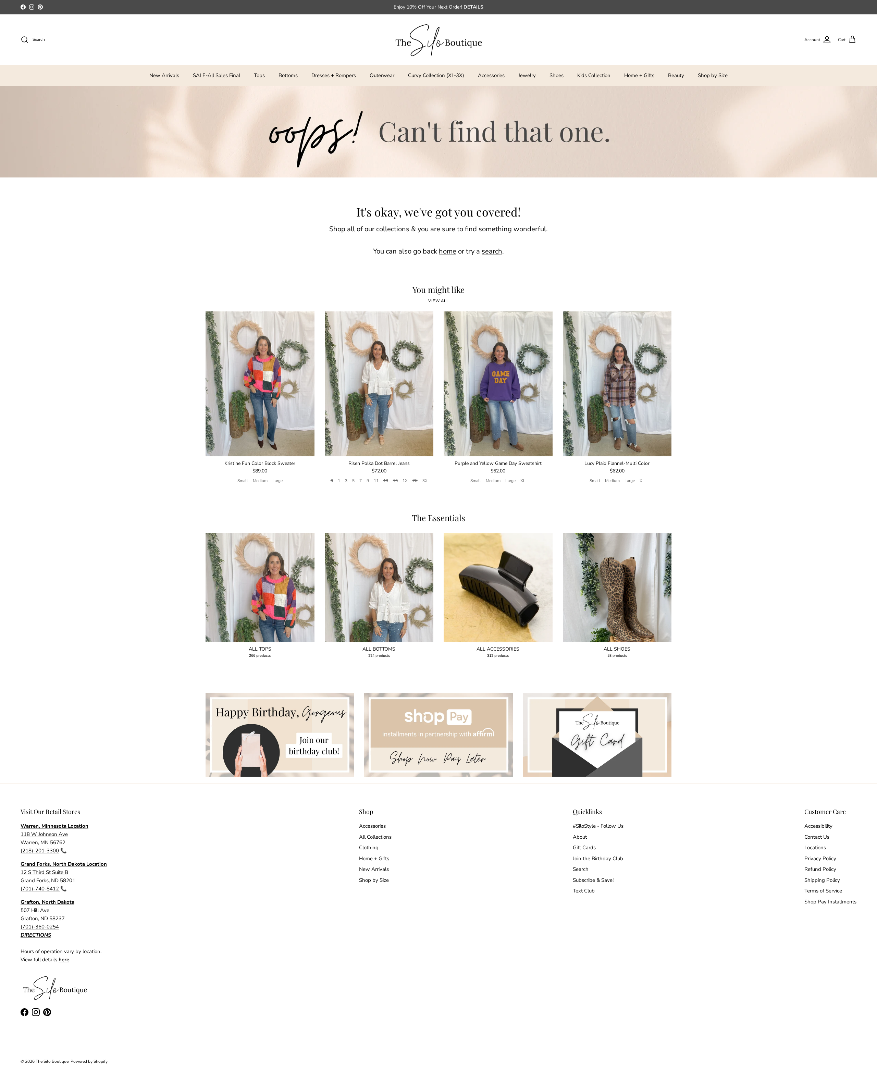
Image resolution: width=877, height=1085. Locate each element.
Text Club (584, 890)
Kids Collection (593, 75)
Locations (815, 847)
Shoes (556, 75)
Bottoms (288, 75)
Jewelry (527, 75)
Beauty (676, 75)
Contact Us (816, 837)
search (492, 251)
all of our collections (378, 229)
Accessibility (818, 826)
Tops (259, 75)
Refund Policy (820, 869)
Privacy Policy (820, 858)
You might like (438, 290)
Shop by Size (713, 75)
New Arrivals (164, 75)
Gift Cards (584, 847)
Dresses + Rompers (333, 75)
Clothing (369, 847)
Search (581, 869)
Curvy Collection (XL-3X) (436, 75)
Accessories (491, 75)
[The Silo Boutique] (438, 40)
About (580, 837)
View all (438, 301)
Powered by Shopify (89, 1061)
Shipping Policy (822, 880)
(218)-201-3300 (40, 850)
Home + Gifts (639, 75)
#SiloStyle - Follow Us (598, 826)
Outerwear (382, 75)
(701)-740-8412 (40, 888)
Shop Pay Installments (830, 901)
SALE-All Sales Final (216, 75)
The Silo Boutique (52, 1061)
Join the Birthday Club (598, 858)
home (447, 251)
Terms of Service (823, 890)
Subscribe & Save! (593, 880)
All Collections (375, 837)
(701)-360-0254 (40, 926)
